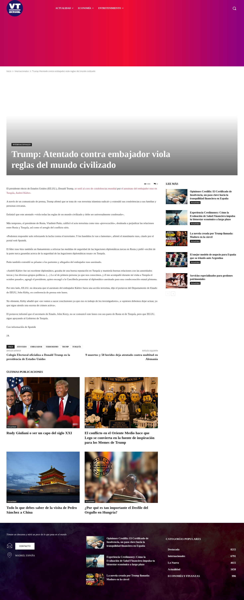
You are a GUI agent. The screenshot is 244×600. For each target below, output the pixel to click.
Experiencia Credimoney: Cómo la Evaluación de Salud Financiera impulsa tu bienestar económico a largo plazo (212, 216)
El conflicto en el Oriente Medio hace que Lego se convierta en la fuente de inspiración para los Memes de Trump (119, 437)
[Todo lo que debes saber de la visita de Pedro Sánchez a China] (43, 477)
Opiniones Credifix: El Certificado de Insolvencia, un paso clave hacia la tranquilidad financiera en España (211, 195)
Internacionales (22, 71)
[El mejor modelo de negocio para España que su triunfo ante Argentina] (176, 259)
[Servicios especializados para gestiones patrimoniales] (176, 280)
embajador (36, 347)
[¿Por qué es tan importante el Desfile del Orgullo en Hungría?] (121, 477)
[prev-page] (168, 294)
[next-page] (173, 294)
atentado (22, 347)
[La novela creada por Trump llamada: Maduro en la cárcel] (176, 238)
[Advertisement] (122, 41)
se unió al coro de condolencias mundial (95, 188)
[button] (234, 8)
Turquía (76, 347)
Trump (65, 347)
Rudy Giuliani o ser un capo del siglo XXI (39, 433)
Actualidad (11, 427)
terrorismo (52, 347)
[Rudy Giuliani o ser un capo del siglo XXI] (43, 402)
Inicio (8, 71)
